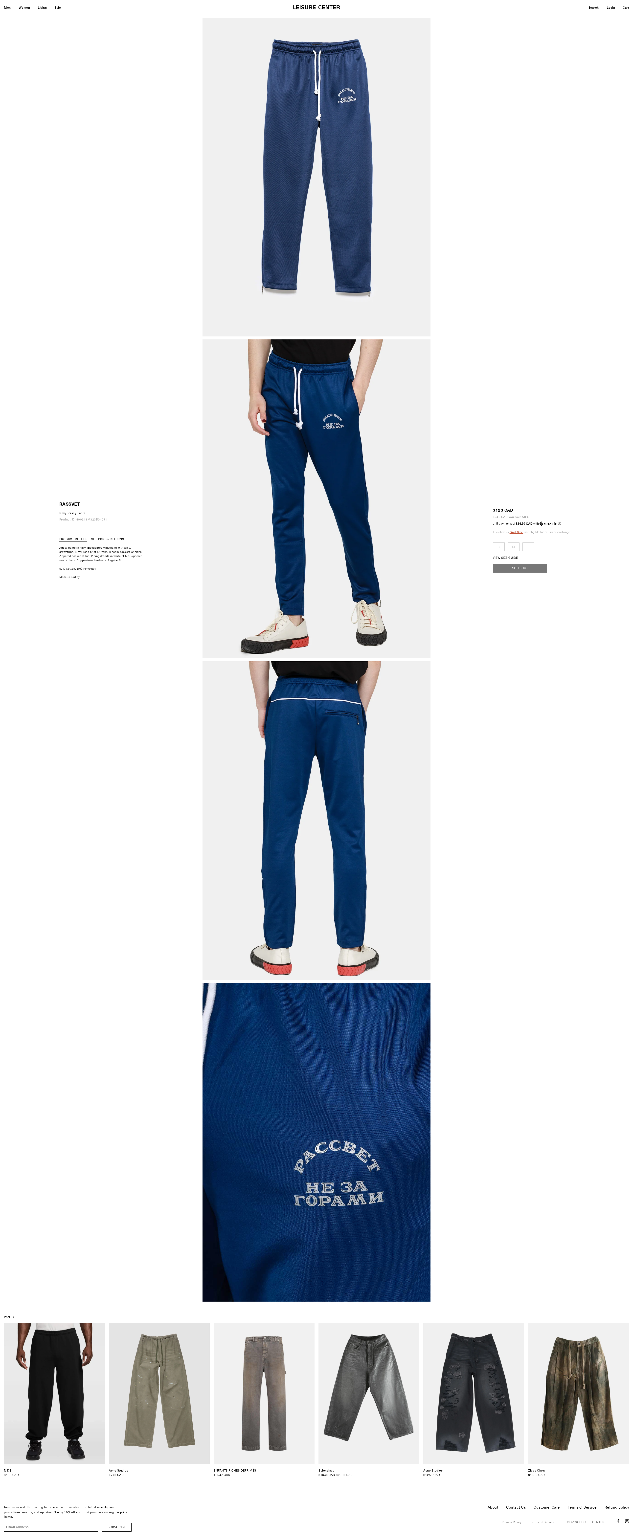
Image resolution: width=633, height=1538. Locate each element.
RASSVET (69, 503)
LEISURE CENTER (591, 1522)
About (493, 1507)
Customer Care (547, 1507)
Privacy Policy (511, 1522)
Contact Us (516, 1507)
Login (611, 7)
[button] (532, 523)
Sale (58, 7)
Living (42, 7)
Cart (626, 7)
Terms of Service (582, 1507)
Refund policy (617, 1507)
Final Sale (516, 532)
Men (7, 7)
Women (24, 7)
